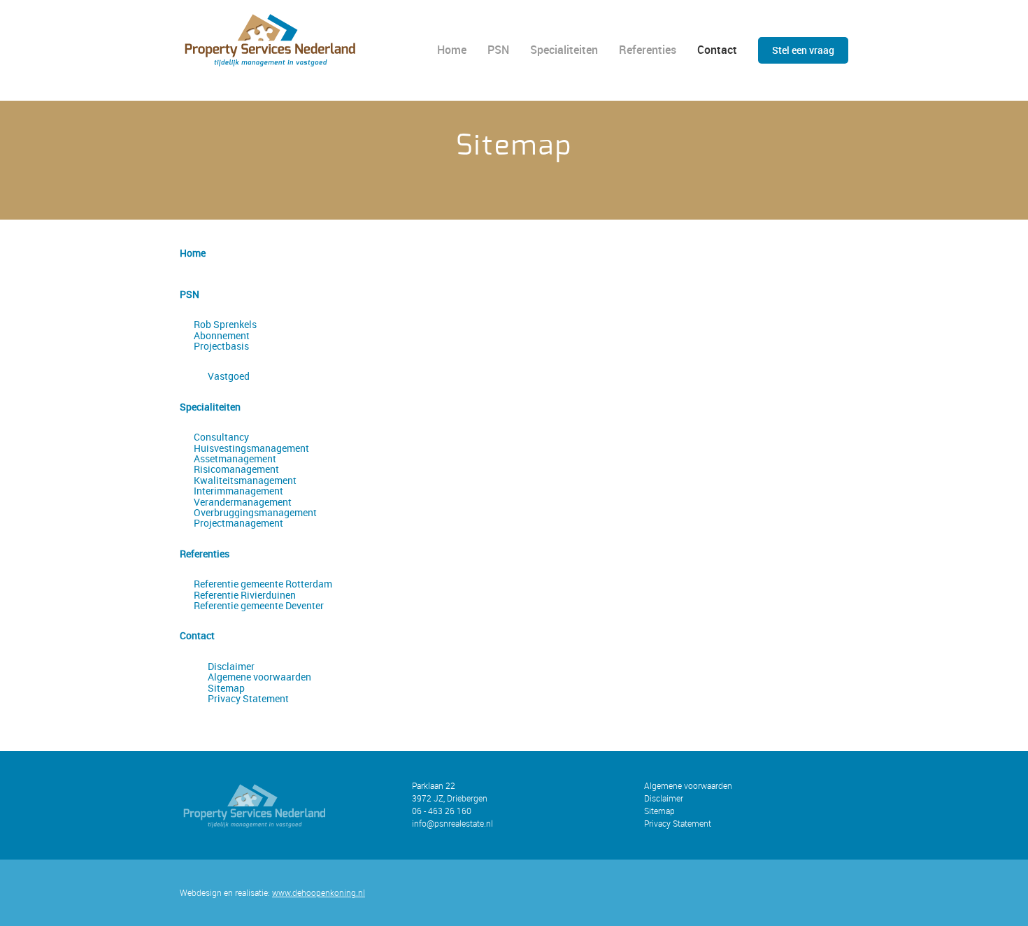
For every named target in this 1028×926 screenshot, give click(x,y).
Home (451, 49)
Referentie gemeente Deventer (259, 605)
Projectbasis (221, 345)
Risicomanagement (236, 469)
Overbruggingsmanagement (255, 512)
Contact (717, 49)
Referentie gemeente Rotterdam (263, 583)
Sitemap (226, 687)
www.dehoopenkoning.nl (318, 892)
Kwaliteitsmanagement (245, 480)
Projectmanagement (238, 522)
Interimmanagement (238, 490)
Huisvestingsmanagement (251, 448)
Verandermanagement (243, 501)
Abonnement (222, 335)
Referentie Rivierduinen (245, 594)
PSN (498, 49)
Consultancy (221, 436)
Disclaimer (231, 666)
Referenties (647, 49)
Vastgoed (229, 376)
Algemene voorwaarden (259, 676)
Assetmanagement (235, 458)
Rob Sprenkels (225, 324)
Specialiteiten (564, 49)
